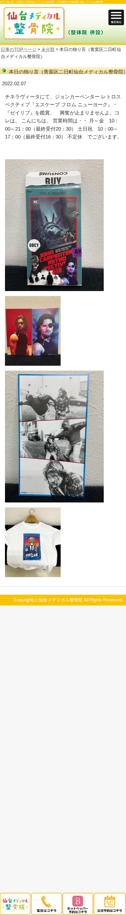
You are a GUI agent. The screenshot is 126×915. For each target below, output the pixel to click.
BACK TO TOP (116, 592)
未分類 (48, 49)
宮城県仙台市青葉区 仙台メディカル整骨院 (80, 2)
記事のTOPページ (18, 49)
